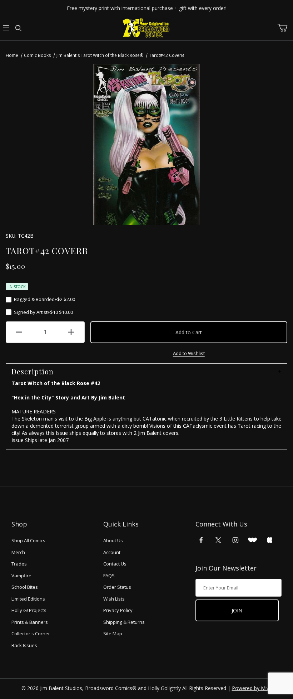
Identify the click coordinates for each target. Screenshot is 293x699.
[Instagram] (235, 540)
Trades (19, 563)
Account (111, 552)
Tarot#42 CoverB (166, 55)
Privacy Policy (118, 610)
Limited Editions (28, 599)
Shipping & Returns (124, 622)
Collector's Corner (30, 633)
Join (237, 610)
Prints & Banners (29, 622)
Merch (18, 552)
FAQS (109, 575)
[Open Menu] (6, 28)
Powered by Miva (252, 688)
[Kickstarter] (269, 540)
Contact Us (114, 563)
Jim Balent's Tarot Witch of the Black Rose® (99, 55)
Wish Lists (114, 599)
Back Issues (24, 645)
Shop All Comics (28, 540)
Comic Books (37, 55)
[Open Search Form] (18, 28)
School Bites (24, 587)
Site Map (112, 633)
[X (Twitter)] (218, 540)
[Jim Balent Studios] (146, 27)
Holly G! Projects (28, 610)
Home (12, 55)
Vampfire (21, 575)
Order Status (117, 587)
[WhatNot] (252, 540)
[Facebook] (201, 540)
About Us (113, 540)
